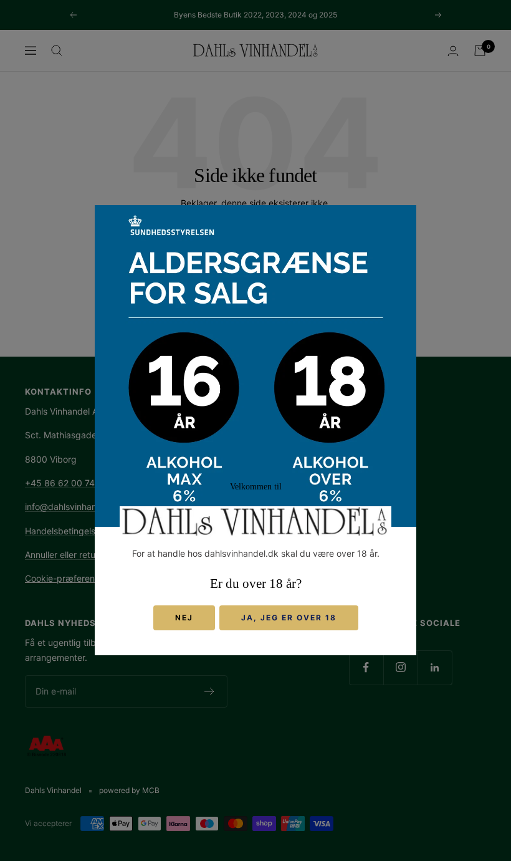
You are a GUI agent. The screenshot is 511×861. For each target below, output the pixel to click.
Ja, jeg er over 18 (289, 618)
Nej (184, 618)
